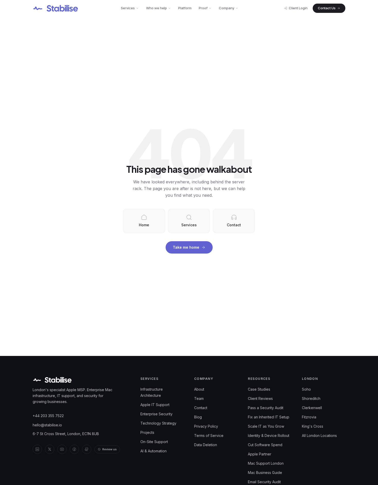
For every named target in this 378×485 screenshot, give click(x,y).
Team (199, 398)
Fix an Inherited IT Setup (268, 417)
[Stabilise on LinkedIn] (37, 449)
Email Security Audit (264, 482)
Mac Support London (266, 463)
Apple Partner (259, 454)
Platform (185, 8)
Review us (109, 449)
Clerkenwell (312, 408)
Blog (198, 417)
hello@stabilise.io (47, 425)
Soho (306, 389)
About (199, 389)
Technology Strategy (158, 423)
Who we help (156, 8)
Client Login (298, 8)
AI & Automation (153, 451)
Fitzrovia (309, 417)
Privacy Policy (206, 426)
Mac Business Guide (265, 472)
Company (226, 8)
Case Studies (259, 389)
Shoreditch (311, 398)
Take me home (186, 247)
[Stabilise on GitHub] (86, 449)
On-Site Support (154, 441)
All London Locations (319, 435)
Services (128, 8)
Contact (200, 408)
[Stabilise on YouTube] (62, 449)
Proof (203, 8)
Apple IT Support (154, 404)
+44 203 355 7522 (48, 416)
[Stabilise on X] (49, 449)
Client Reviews (260, 398)
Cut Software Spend (265, 445)
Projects (147, 432)
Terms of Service (208, 435)
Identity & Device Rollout (268, 435)
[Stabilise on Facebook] (74, 449)
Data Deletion (205, 445)
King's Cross (312, 426)
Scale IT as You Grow (266, 426)
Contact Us (327, 8)
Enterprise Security (156, 414)
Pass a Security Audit (265, 408)
